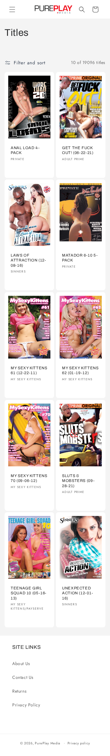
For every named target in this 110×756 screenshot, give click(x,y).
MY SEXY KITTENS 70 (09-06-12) (29, 478)
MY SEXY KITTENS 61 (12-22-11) (29, 370)
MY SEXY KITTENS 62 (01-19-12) (80, 370)
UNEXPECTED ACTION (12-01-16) (77, 593)
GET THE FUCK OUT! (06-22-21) (77, 150)
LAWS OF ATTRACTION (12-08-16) (28, 261)
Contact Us (23, 677)
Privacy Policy (26, 705)
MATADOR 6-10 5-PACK (79, 258)
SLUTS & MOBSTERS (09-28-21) (78, 481)
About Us (21, 663)
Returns (19, 691)
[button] (12, 9)
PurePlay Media (47, 742)
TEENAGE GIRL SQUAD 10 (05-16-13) (28, 593)
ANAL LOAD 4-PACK (25, 150)
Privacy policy (79, 743)
